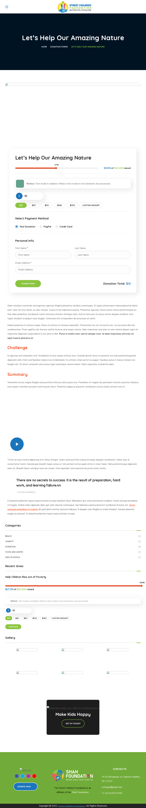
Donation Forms (59, 46)
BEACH (73, 536)
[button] (25, 787)
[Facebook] (17, 776)
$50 (47, 205)
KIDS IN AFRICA (73, 557)
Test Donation (27, 226)
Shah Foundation (80, 792)
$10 (21, 205)
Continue (13, 627)
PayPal (47, 226)
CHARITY (73, 541)
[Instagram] (28, 776)
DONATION (73, 546)
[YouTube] (34, 776)
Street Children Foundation (71, 805)
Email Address (23, 262)
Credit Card (66, 226)
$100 (59, 205)
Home (44, 46)
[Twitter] (22, 776)
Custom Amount (91, 205)
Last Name (80, 248)
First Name (21, 248)
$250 (72, 205)
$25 (34, 205)
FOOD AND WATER (73, 552)
